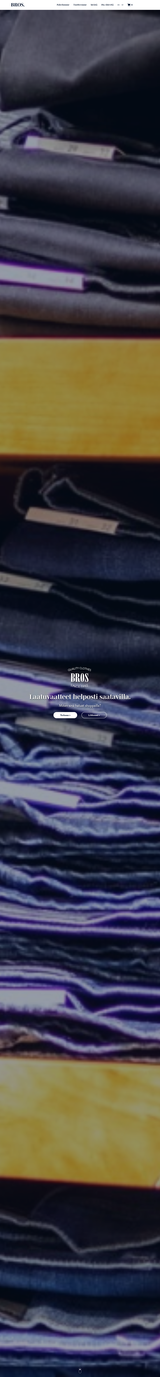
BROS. (18, 5)
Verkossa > (65, 715)
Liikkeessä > (94, 715)
